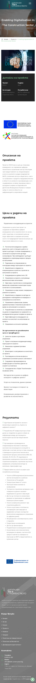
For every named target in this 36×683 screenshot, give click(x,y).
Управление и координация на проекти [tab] (18, 223)
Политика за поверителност (12, 638)
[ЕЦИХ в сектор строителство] (17, 4)
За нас (5, 622)
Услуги (5, 625)
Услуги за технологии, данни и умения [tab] (17, 382)
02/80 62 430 (9, 657)
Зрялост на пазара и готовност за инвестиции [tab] (16, 388)
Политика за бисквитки (11, 641)
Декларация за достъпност (12, 645)
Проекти (6, 628)
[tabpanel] (18, 299)
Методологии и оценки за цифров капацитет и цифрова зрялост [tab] (16, 376)
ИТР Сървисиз (26, 679)
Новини (5, 631)
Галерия (5, 635)
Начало (5, 39)
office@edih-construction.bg (14, 662)
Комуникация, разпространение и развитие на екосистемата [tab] (16, 395)
